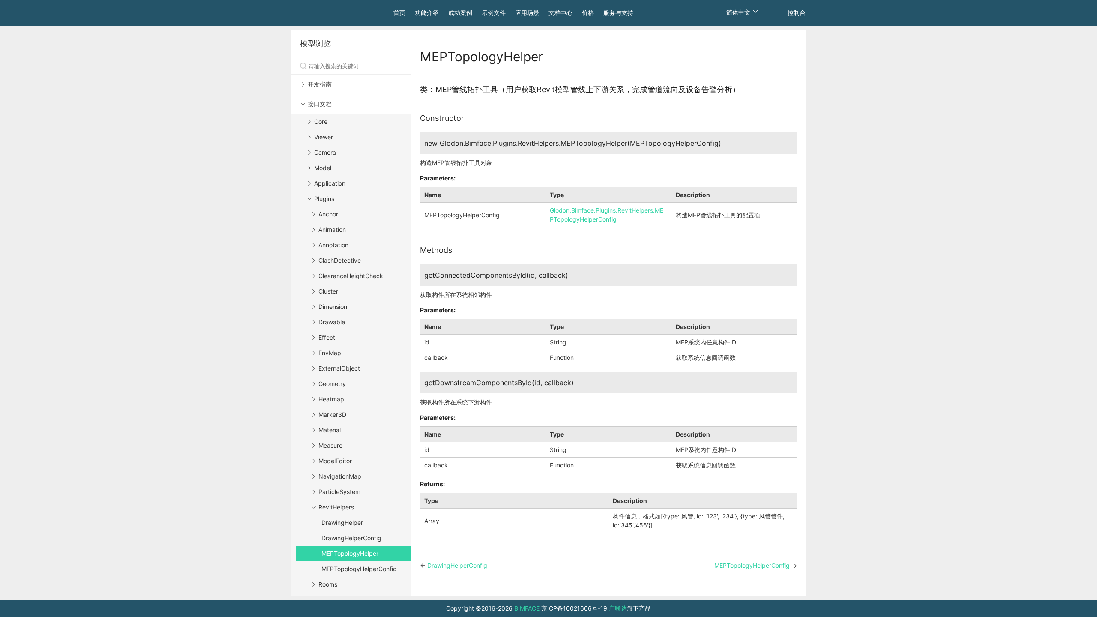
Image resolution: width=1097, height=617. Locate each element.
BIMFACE (527, 608)
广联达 (618, 608)
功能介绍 (427, 12)
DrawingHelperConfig (351, 538)
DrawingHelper (342, 522)
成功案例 (460, 12)
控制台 (797, 12)
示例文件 (494, 12)
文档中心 (560, 12)
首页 (399, 12)
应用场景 (527, 12)
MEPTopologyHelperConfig (359, 568)
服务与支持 (618, 12)
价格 (588, 12)
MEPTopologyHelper (349, 553)
